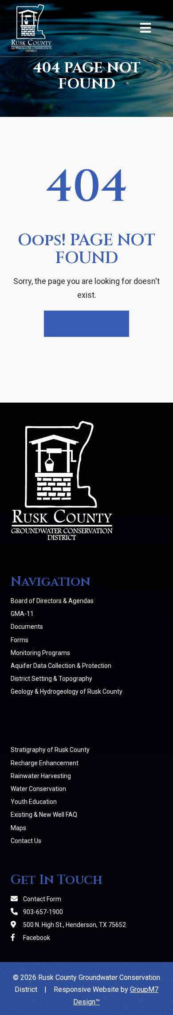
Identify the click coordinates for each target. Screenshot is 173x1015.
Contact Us (26, 840)
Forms (19, 639)
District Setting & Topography (51, 678)
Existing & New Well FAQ (44, 814)
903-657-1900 (42, 911)
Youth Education (34, 801)
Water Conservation (38, 788)
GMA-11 (22, 613)
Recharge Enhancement (45, 763)
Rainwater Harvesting (41, 775)
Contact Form (41, 899)
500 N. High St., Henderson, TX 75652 (74, 924)
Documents (27, 626)
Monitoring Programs (40, 652)
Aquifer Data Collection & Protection (61, 665)
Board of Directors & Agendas (52, 600)
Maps (18, 827)
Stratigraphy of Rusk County (50, 749)
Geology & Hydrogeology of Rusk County (66, 691)
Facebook (36, 937)
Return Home (86, 324)
